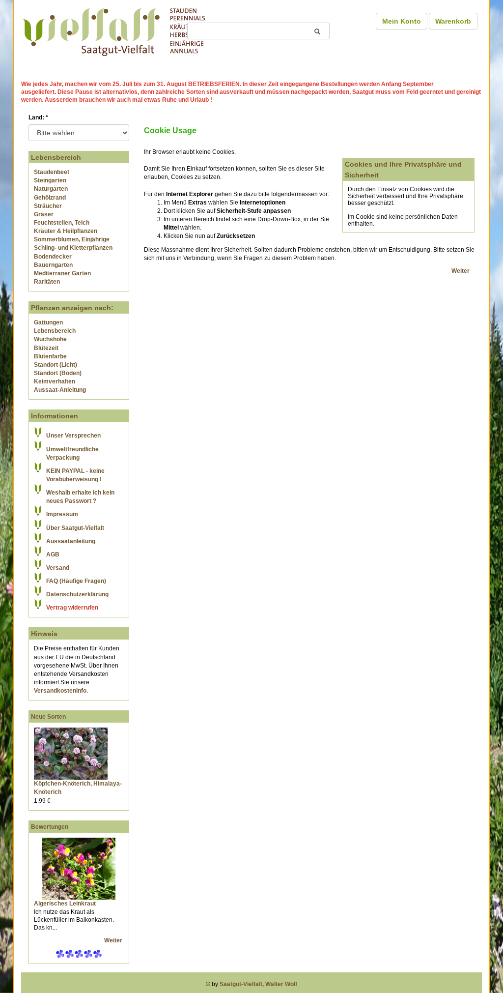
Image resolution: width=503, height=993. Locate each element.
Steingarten (50, 180)
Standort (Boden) (58, 373)
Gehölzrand (50, 197)
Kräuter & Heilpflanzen (65, 231)
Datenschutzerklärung (77, 594)
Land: (38, 117)
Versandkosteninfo (60, 690)
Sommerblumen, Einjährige (72, 239)
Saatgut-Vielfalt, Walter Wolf (258, 984)
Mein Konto (401, 21)
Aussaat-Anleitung (60, 389)
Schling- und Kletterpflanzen (73, 247)
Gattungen (48, 322)
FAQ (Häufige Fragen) (76, 581)
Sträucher (48, 206)
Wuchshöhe (50, 339)
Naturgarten (51, 188)
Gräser (44, 214)
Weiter (114, 940)
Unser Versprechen (73, 435)
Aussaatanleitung (70, 541)
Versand (57, 567)
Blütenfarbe (50, 356)
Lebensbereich (55, 330)
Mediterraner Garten (62, 273)
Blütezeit (46, 348)
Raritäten (47, 281)
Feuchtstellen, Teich (61, 222)
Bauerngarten (53, 265)
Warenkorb (453, 21)
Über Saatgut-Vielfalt (75, 528)
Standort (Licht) (55, 364)
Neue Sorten (48, 716)
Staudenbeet (51, 172)
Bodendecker (53, 256)
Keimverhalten (54, 381)
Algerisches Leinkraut (65, 903)
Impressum (62, 514)
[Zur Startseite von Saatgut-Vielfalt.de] (114, 30)
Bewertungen (49, 826)
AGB (52, 554)
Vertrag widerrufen (72, 607)
